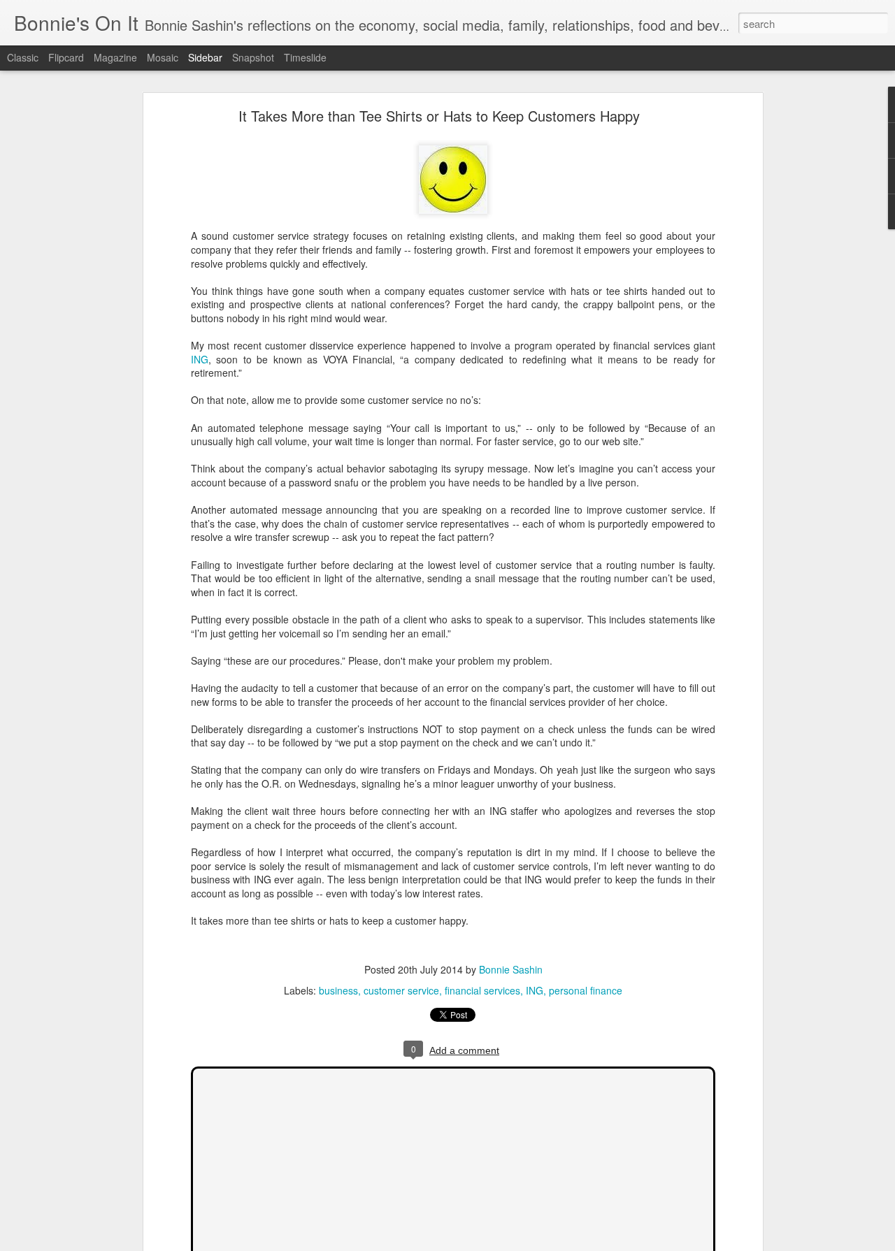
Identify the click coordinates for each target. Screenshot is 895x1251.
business (338, 990)
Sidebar (205, 57)
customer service (401, 990)
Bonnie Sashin (511, 969)
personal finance (585, 990)
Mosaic (162, 57)
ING (199, 359)
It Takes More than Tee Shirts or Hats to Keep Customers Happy (439, 116)
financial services (482, 990)
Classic (22, 57)
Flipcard (66, 57)
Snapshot (253, 57)
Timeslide (305, 57)
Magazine (115, 57)
